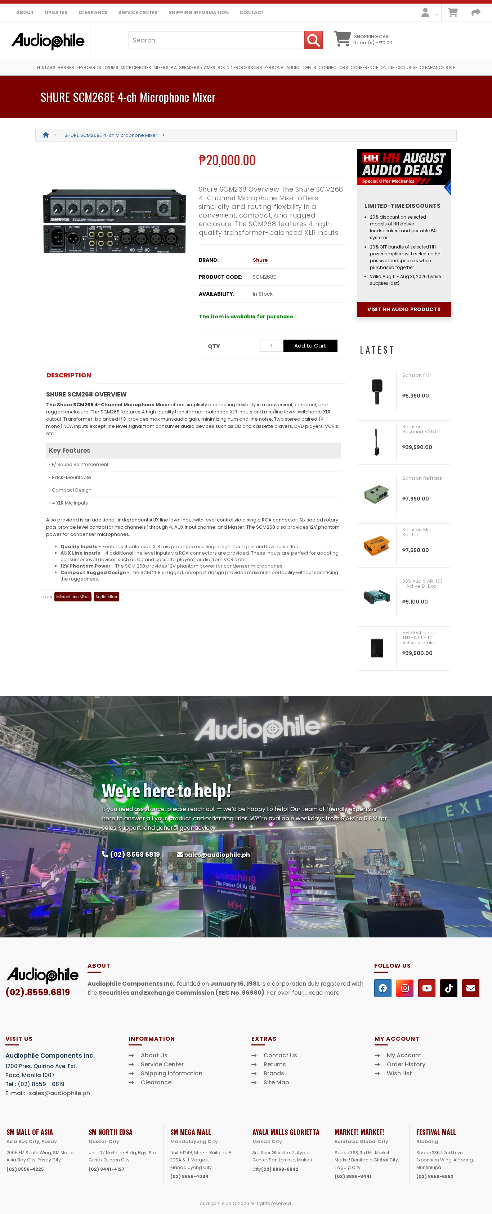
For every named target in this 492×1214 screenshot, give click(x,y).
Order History (406, 1064)
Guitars (46, 67)
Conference (364, 67)
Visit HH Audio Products (403, 309)
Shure (260, 260)
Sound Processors (240, 67)
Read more (324, 993)
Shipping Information (199, 12)
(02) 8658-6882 (434, 1176)
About (25, 12)
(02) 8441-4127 (107, 1169)
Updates (56, 12)
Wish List (399, 1073)
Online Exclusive (398, 67)
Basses (66, 67)
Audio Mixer (106, 597)
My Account (404, 1055)
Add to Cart (310, 345)
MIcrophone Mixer (73, 597)
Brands (274, 1073)
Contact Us (280, 1055)
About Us (154, 1055)
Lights (308, 67)
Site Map (276, 1082)
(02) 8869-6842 (280, 1169)
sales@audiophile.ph (217, 855)
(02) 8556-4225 (25, 1169)
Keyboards (88, 67)
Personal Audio (281, 67)
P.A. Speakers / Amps (193, 67)
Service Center (138, 12)
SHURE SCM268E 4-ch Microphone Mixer (110, 135)
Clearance (93, 12)
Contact (252, 12)
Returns (275, 1064)
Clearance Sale (437, 67)
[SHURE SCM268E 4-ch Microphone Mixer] (114, 221)
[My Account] (427, 14)
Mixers (161, 67)
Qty (214, 346)
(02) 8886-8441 (353, 1176)
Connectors (333, 67)
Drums (110, 67)
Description (68, 375)
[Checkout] (476, 14)
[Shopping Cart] (452, 14)
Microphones (136, 67)
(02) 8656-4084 (189, 1176)
